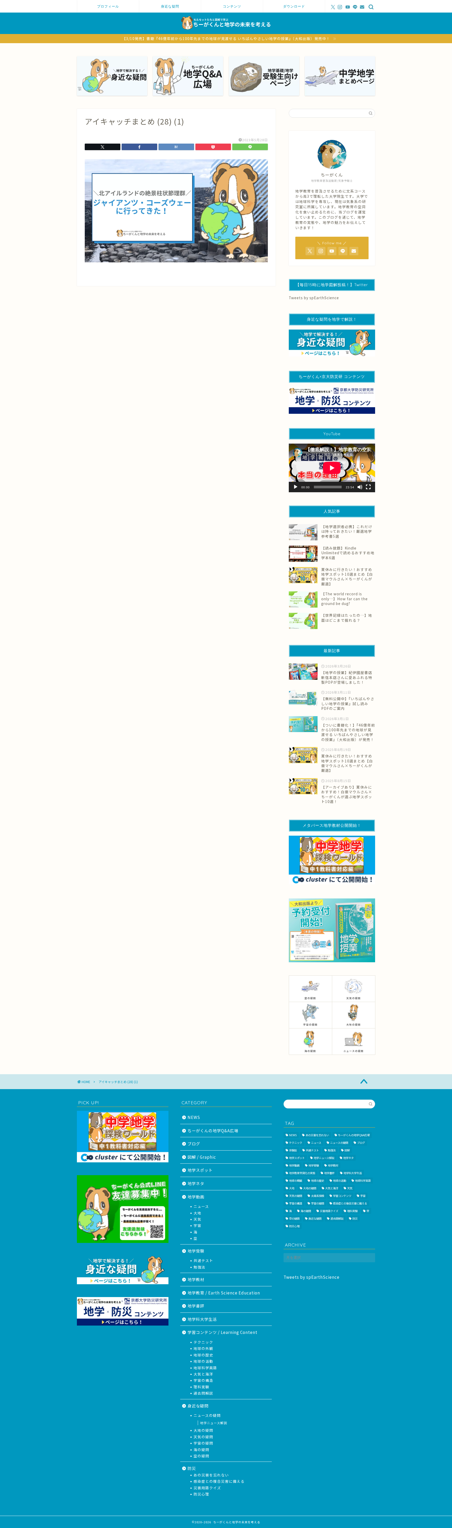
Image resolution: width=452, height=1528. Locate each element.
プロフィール (108, 6)
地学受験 (196, 1251)
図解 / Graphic (202, 1157)
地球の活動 (203, 1361)
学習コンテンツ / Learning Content (222, 1332)
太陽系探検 (317, 1196)
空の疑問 (201, 1455)
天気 (197, 1219)
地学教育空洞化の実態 (302, 1173)
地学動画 (196, 1196)
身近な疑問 (170, 6)
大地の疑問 (203, 1430)
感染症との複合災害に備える (219, 1481)
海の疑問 (201, 1449)
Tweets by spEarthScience (314, 297)
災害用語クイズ (207, 1487)
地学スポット (200, 1170)
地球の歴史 (203, 1354)
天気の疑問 (203, 1436)
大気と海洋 (203, 1374)
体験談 (293, 1150)
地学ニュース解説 (213, 1423)
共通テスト (203, 1260)
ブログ (194, 1143)
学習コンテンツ (342, 1196)
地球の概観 (295, 1180)
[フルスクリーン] (368, 487)
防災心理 (201, 1494)
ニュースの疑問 (207, 1415)
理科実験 (201, 1386)
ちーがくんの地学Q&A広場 (213, 1130)
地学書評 (196, 1306)
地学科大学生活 (202, 1319)
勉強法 (199, 1267)
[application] (332, 468)
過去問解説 (203, 1393)
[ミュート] (360, 487)
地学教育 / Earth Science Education (224, 1292)
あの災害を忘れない (211, 1475)
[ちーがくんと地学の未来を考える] (226, 32)
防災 (192, 1468)
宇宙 (197, 1225)
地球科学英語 (205, 1367)
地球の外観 (203, 1348)
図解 (347, 1150)
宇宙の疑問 (203, 1443)
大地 (197, 1212)
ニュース (201, 1206)
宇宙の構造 (203, 1380)
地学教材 (196, 1279)
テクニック (203, 1342)
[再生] (295, 487)
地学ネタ (196, 1183)
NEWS (194, 1117)
